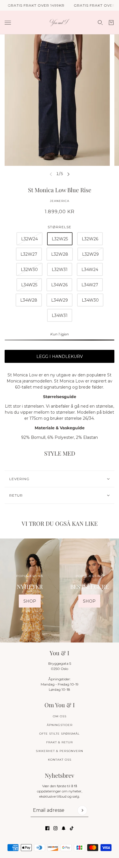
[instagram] (55, 828)
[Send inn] (82, 810)
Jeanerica (59, 201)
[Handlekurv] (111, 22)
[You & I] (60, 22)
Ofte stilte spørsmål (59, 734)
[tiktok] (71, 828)
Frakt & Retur (59, 742)
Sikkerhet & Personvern (59, 751)
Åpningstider (59, 725)
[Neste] (68, 173)
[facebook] (47, 828)
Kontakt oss (59, 760)
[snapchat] (63, 828)
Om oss (59, 716)
